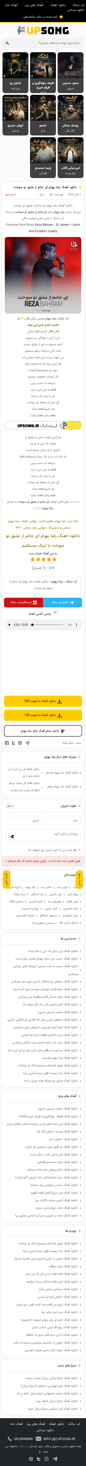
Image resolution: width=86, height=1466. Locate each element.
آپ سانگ (78, 5)
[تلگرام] (55, 1459)
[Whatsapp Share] (20, 743)
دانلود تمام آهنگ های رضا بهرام (40, 731)
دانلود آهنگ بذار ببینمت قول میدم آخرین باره (50, 1073)
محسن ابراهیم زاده (43, 923)
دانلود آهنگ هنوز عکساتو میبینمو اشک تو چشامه (48, 1065)
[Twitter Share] (13, 743)
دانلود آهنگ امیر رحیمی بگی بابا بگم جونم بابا (50, 1004)
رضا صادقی (37, 894)
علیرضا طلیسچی (25, 916)
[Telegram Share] (27, 743)
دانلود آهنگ (58, 5)
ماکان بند (46, 887)
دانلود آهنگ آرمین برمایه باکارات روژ (56, 1200)
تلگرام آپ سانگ (59, 602)
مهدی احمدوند (30, 909)
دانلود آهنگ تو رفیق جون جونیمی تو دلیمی (51, 1147)
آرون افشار (72, 902)
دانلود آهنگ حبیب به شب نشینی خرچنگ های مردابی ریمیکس (45, 970)
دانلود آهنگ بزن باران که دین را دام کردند (53, 951)
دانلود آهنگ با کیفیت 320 (40, 701)
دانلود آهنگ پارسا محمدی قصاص (57, 1162)
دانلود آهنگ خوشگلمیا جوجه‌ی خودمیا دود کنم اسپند (45, 989)
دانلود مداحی (75, 10)
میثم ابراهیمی (70, 916)
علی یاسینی (55, 894)
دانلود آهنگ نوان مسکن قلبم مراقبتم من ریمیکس (48, 997)
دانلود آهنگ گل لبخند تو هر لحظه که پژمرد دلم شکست (24, 787)
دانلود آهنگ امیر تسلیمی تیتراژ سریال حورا (53, 1409)
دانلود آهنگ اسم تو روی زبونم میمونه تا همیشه (49, 1320)
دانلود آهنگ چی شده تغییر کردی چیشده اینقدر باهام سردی (42, 1124)
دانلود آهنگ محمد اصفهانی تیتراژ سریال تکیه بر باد (47, 1393)
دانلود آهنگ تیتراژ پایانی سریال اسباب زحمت (51, 1378)
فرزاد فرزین (35, 902)
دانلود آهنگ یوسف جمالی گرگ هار (57, 1131)
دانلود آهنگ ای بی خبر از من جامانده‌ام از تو (24, 773)
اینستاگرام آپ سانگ (21, 602)
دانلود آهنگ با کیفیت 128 (40, 715)
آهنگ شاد (11, 5)
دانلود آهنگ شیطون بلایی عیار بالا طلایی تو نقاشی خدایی (42, 1020)
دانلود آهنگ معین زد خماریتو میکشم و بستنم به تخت (45, 1343)
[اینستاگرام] (46, 1459)
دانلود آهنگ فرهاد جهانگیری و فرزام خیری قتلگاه (48, 1116)
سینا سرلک (19, 894)
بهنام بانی (72, 894)
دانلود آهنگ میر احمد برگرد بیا (60, 1312)
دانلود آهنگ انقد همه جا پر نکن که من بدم (52, 1274)
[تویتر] (38, 1459)
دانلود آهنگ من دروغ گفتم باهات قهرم (54, 1193)
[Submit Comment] (11, 836)
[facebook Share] (7, 743)
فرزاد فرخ (14, 887)
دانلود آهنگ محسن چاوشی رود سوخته (54, 1185)
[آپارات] (31, 1459)
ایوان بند (62, 887)
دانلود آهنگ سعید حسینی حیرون (58, 1012)
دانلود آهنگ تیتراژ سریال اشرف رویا (57, 1401)
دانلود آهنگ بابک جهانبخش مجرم (57, 1208)
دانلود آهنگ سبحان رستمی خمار (58, 1289)
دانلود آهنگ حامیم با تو (63, 1139)
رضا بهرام (57, 581)
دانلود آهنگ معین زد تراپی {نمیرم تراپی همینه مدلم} (46, 1258)
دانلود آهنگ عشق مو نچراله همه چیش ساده (51, 1081)
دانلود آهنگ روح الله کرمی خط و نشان (55, 1327)
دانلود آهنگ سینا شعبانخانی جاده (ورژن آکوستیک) (46, 1177)
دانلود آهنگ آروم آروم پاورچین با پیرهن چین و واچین (46, 1027)
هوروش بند (54, 902)
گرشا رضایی (50, 909)
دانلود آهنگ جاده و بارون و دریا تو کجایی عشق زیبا (46, 1215)
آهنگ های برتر (34, 5)
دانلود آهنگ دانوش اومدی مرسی (58, 1297)
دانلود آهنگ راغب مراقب (63, 1266)
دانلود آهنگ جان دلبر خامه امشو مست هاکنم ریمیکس (45, 1042)
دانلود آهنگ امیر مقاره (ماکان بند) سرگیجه (52, 1282)
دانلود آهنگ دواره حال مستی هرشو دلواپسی (51, 1350)
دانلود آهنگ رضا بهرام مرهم (62, 787)
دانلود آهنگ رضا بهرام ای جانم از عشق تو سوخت (45, 187)
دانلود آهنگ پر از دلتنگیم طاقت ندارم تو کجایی (49, 1035)
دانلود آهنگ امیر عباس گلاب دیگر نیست (54, 1154)
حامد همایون (70, 909)
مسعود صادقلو (48, 916)
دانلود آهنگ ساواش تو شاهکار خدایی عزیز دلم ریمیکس (44, 981)
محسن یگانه (16, 902)
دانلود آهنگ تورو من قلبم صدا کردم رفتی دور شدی (47, 1304)
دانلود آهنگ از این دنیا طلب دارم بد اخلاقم (52, 1335)
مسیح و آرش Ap (68, 923)
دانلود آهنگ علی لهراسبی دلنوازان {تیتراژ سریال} (49, 1386)
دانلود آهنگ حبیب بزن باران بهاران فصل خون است (46, 959)
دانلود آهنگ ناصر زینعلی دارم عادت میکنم (52, 1170)
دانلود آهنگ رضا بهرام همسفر (62, 773)
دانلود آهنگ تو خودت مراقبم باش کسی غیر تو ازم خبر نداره (43, 1050)
